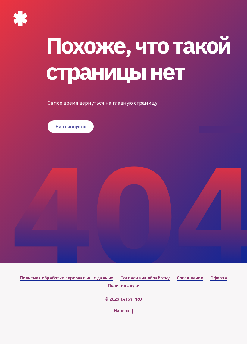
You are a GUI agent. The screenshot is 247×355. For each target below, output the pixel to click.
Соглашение (190, 278)
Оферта (218, 278)
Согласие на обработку (145, 278)
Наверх (122, 310)
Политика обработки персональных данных (66, 278)
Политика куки (123, 285)
